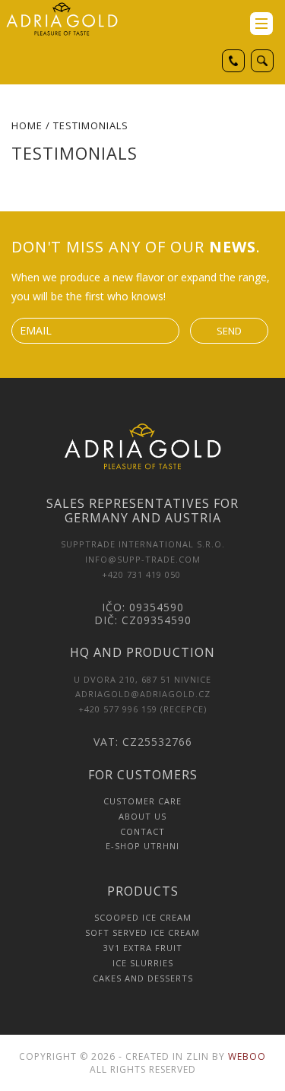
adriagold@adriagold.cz (143, 693)
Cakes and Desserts (143, 978)
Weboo (247, 1056)
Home (27, 125)
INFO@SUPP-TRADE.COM (143, 559)
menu (261, 23)
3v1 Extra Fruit (142, 947)
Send (229, 331)
